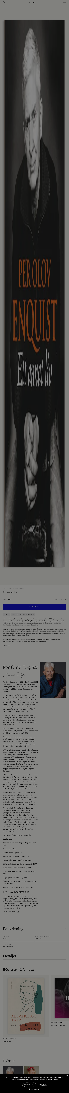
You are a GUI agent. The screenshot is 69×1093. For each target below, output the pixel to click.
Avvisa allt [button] (42, 1084)
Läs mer (56, 1079)
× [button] (67, 1076)
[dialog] (34, 546)
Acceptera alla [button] (29, 1084)
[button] (34, 1089)
